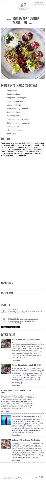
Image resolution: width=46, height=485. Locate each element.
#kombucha (31, 320)
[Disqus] (23, 192)
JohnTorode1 (13, 311)
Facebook (39, 477)
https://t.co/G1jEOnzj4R (15, 323)
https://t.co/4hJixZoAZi (28, 321)
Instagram (42, 477)
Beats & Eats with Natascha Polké (26, 416)
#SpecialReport (13, 320)
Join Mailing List (39, 3)
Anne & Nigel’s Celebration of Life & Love (16, 392)
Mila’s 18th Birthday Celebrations (26, 340)
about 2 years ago (13, 310)
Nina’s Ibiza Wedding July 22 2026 (26, 365)
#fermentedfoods (13, 321)
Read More (16, 360)
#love (26, 313)
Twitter (37, 477)
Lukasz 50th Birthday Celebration (26, 440)
